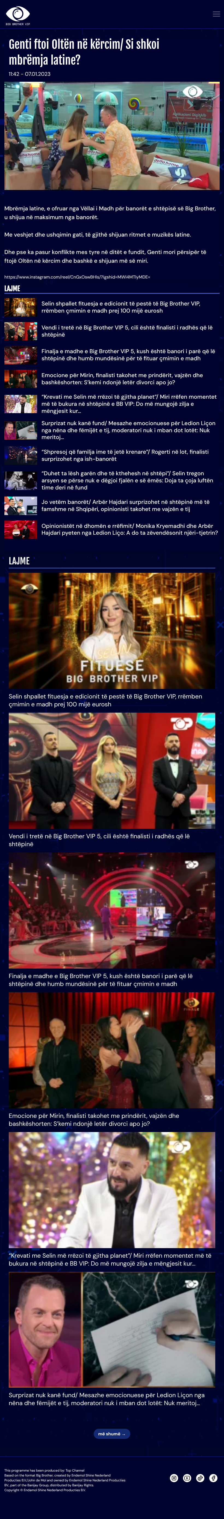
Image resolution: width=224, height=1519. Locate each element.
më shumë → (112, 1434)
